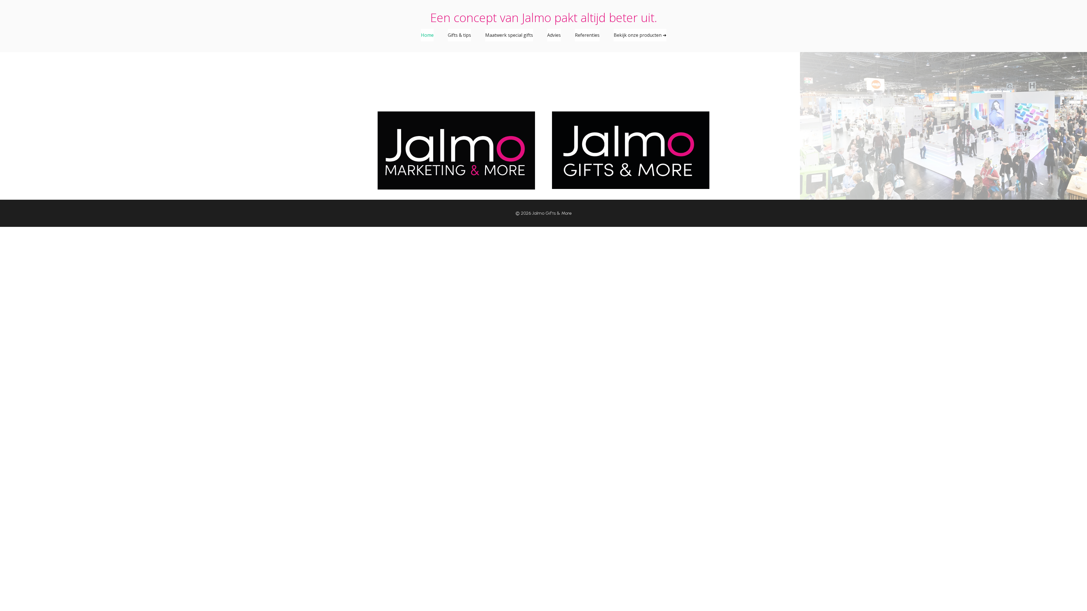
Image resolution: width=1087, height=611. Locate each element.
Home (427, 35)
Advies (554, 35)
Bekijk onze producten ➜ (640, 35)
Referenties (587, 35)
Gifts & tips (459, 35)
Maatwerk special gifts (509, 35)
